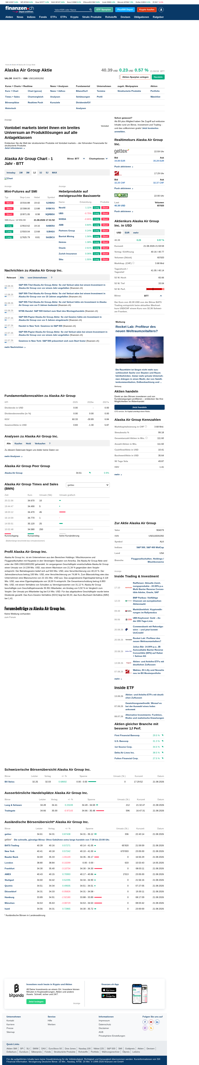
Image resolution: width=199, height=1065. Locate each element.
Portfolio (155, 91)
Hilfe (50, 1020)
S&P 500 (141, 547)
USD (119, 232)
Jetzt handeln (139, 407)
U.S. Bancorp (121, 741)
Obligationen (141, 17)
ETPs (63, 17)
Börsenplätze (12, 102)
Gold (104, 2)
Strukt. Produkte (92, 17)
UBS (61, 213)
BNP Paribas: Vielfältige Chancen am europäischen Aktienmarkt (147, 600)
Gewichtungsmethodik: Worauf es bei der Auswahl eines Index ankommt (143, 706)
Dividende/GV (83, 102)
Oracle (62, 248)
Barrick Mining (66, 236)
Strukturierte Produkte (129, 91)
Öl (154, 2)
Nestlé (62, 207)
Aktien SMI (12, 1048)
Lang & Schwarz (13, 805)
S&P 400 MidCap (155, 547)
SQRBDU (50, 214)
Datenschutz (105, 1024)
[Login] (161, 9)
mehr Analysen (12, 456)
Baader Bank (11, 857)
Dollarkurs (11, 1052)
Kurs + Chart (11, 91)
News (20, 17)
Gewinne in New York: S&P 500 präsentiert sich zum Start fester (52, 341)
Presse (10, 1028)
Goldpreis (130, 1048)
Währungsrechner (111, 1052)
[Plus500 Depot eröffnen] (23, 11)
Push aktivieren (122, 166)
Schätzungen (83, 96)
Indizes (31, 17)
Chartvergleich (35, 96)
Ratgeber (158, 17)
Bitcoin (120, 2)
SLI (28, 1048)
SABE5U (50, 226)
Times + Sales (12, 96)
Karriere (10, 1024)
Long (96, 207)
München (10, 903)
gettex (8, 834)
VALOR (8, 78)
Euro (69, 2)
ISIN (25, 78)
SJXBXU (50, 203)
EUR (127, 232)
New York (9, 851)
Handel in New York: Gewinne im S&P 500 (40, 326)
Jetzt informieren (14, 148)
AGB (101, 1032)
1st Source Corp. (123, 747)
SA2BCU (50, 237)
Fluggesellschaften (141, 558)
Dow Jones (70, 1048)
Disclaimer (104, 1028)
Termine (101, 91)
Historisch (10, 108)
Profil (99, 96)
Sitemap (11, 1032)
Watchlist (155, 96)
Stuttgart (9, 880)
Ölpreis (126, 1052)
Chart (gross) (35, 91)
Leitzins (136, 1052)
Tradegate (10, 810)
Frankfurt (9, 868)
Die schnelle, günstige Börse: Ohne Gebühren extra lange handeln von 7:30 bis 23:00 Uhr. (62, 839)
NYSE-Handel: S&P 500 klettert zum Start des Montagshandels (51, 311)
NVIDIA (62, 219)
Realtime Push (35, 102)
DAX (53, 2)
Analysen (55, 96)
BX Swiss (9, 781)
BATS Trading (12, 845)
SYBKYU (50, 208)
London (9, 862)
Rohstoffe (111, 17)
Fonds (43, 17)
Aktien (9, 17)
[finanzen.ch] (19, 8)
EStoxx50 (87, 2)
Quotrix (9, 885)
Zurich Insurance (68, 253)
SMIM (35, 1048)
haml (7, 908)
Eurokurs (23, 1052)
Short (105, 207)
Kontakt (10, 1020)
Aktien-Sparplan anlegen (135, 77)
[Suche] (90, 9)
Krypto (74, 17)
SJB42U (50, 231)
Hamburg (9, 897)
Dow (37, 2)
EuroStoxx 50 (55, 1048)
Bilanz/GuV (82, 91)
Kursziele (55, 102)
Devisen (125, 17)
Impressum (104, 1020)
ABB (61, 225)
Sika (61, 259)
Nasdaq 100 (85, 1048)
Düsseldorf (10, 891)
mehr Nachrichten (14, 347)
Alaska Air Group (14, 473)
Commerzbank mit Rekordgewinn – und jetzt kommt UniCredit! (148, 629)
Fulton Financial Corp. (126, 758)
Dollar (138, 2)
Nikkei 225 (99, 1048)
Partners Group (67, 230)
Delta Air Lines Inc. (124, 752)
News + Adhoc (57, 91)
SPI (22, 2)
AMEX (8, 874)
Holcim (62, 242)
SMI (6, 2)
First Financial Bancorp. (127, 735)
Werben (52, 1024)
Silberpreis (36, 1052)
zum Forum (10, 617)
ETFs (54, 17)
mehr (136, 232)
